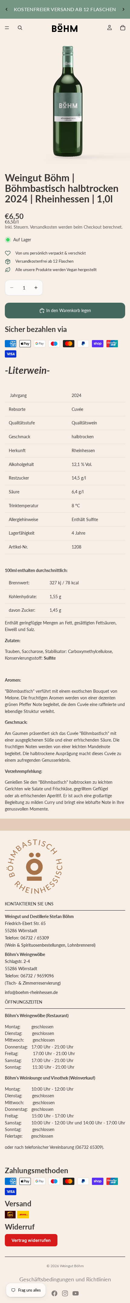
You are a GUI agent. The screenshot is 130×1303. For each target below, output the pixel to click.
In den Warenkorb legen (68, 310)
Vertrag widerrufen (31, 1240)
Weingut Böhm (72, 1266)
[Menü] (7, 28)
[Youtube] (75, 1293)
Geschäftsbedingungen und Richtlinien (65, 1279)
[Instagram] (65, 1293)
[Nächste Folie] (123, 9)
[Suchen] (20, 27)
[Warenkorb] (122, 27)
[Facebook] (54, 1293)
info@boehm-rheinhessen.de (31, 992)
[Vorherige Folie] (6, 9)
